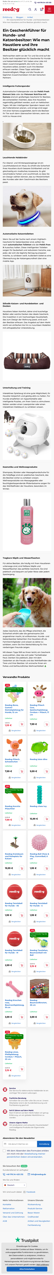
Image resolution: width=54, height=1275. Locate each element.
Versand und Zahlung (13, 1213)
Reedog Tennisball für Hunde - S (38, 904)
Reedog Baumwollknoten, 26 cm (38, 1002)
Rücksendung (34, 1204)
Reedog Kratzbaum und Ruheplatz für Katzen (14, 856)
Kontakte (7, 1204)
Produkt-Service (35, 1208)
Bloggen (19, 17)
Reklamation (9, 1208)
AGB (5, 1221)
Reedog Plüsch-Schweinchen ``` (13, 760)
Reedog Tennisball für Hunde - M (13, 951)
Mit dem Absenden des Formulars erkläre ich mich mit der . (28, 1153)
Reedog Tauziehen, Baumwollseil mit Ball (39, 952)
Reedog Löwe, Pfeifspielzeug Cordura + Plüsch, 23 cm (13, 1055)
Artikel (30, 17)
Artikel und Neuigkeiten (39, 1221)
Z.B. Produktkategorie (19, 42)
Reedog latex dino (38, 759)
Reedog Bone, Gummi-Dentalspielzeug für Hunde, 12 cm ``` (14, 708)
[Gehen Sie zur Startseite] (11, 9)
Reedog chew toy (38, 806)
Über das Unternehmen (14, 1217)
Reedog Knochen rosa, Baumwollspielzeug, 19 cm (14, 1003)
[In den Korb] (46, 724)
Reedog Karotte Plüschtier (12, 807)
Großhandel (33, 1217)
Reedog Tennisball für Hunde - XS (13, 904)
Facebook (30, 1192)
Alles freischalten (27, 1269)
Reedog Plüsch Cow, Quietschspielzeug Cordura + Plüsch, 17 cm (39, 710)
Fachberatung (34, 1225)
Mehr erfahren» (42, 1264)
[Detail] (21, 724)
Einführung (7, 17)
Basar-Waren (34, 1213)
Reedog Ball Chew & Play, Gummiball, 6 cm (39, 856)
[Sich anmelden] (35, 9)
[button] (30, 9)
